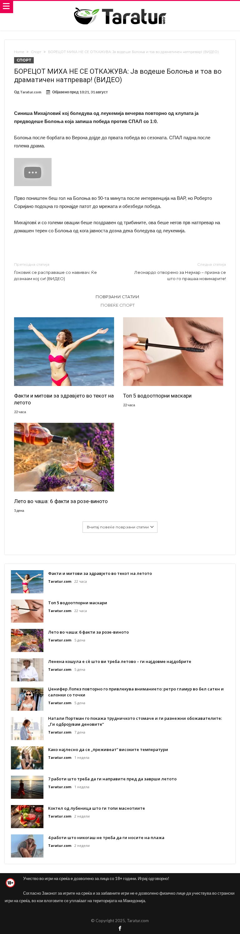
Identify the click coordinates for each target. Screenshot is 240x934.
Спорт (36, 52)
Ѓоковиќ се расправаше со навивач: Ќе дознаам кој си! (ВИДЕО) (55, 271)
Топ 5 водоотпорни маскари (157, 396)
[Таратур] (120, 7)
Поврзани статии (117, 296)
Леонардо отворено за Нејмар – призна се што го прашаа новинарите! (180, 271)
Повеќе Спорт (118, 305)
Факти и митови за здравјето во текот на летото (64, 399)
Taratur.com (30, 92)
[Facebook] (120, 929)
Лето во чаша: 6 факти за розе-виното (61, 501)
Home (19, 52)
